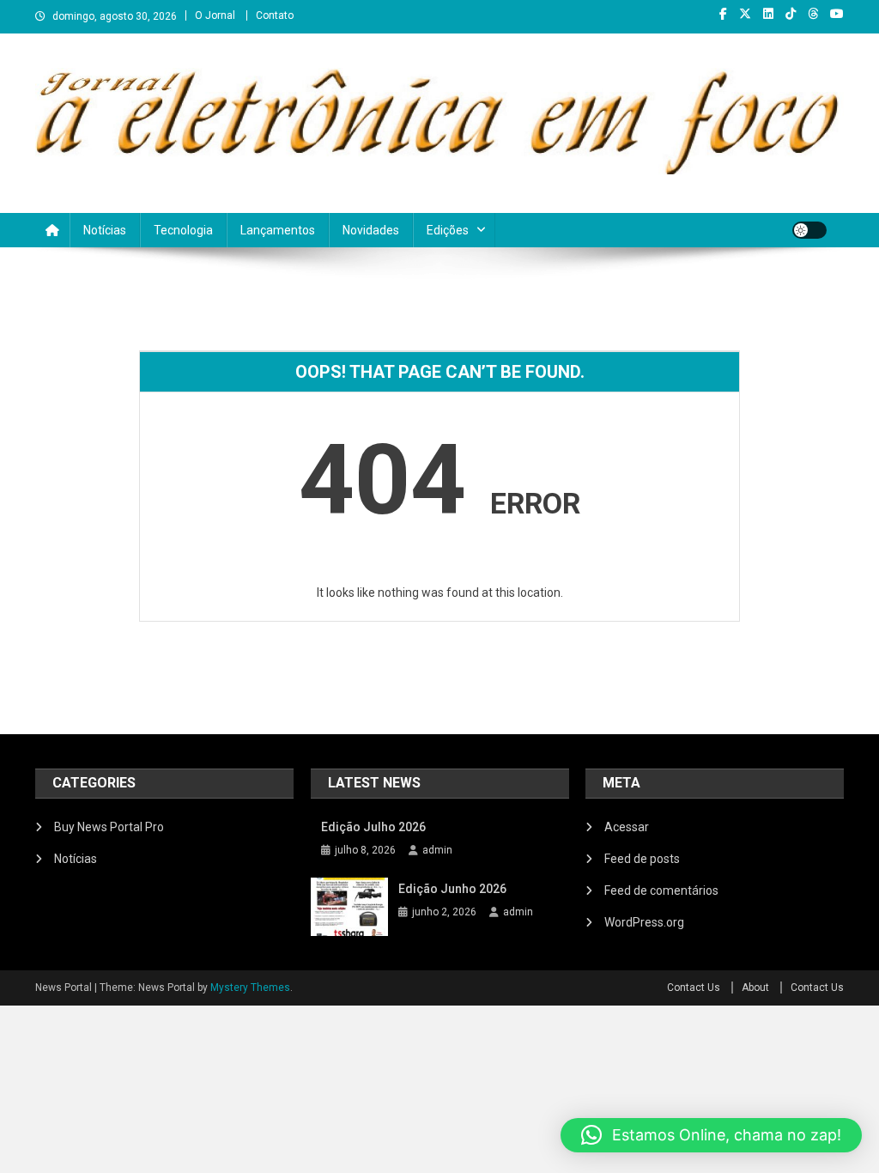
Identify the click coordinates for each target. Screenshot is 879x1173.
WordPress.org (644, 922)
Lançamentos (277, 230)
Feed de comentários (661, 890)
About (755, 988)
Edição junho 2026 (452, 889)
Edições (448, 230)
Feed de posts (642, 859)
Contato (275, 15)
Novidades (371, 230)
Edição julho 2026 (373, 827)
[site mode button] (809, 230)
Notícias (104, 230)
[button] (711, 1135)
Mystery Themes (250, 988)
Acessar (626, 827)
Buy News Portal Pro (109, 827)
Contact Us (693, 988)
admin (437, 850)
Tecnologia (183, 230)
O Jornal (215, 15)
